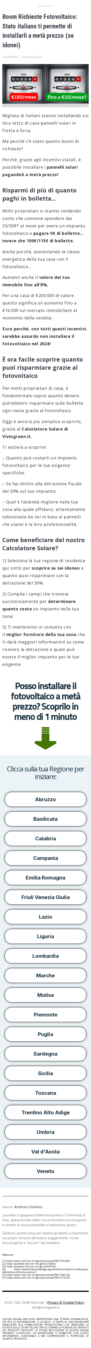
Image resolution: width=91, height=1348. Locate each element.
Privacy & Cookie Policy (65, 1302)
